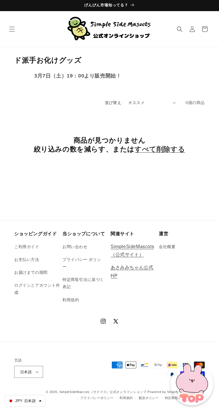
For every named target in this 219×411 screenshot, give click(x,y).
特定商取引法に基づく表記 (83, 283)
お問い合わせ (75, 246)
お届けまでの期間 (31, 272)
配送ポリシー (149, 398)
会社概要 (167, 246)
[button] (12, 29)
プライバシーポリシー (96, 398)
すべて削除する (160, 149)
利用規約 (70, 300)
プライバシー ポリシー (81, 263)
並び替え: (114, 102)
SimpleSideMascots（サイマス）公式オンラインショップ (103, 392)
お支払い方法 (26, 259)
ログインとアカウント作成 (37, 289)
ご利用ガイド (26, 246)
